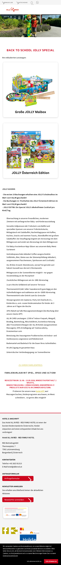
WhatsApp (38, 3)
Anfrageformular (12, 478)
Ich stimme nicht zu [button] (34, 561)
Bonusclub (8, 3)
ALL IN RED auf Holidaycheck (28, 538)
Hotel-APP (40, 391)
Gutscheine (23, 3)
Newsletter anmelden (14, 499)
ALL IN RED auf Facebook (5, 530)
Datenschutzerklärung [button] (10, 556)
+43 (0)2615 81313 (32, 5)
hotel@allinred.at (15, 466)
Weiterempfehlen (14, 530)
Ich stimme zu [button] (51, 561)
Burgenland (34, 532)
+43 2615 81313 (15, 463)
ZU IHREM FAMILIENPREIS (30, 365)
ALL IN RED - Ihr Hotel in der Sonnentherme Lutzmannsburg (14, 10)
